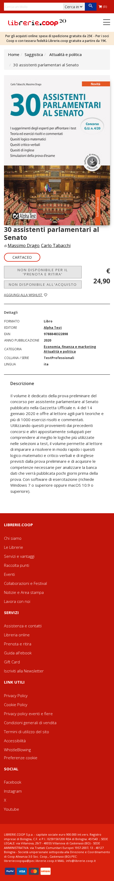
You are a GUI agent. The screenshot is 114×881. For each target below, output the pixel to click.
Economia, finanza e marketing (70, 346)
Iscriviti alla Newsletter (24, 670)
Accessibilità (15, 740)
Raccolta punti (16, 565)
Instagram (13, 791)
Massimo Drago (24, 245)
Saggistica (34, 54)
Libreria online (17, 634)
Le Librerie (13, 547)
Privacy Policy (16, 695)
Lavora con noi (17, 601)
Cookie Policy (15, 704)
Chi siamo (12, 538)
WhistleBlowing (17, 749)
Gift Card (12, 661)
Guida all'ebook (18, 652)
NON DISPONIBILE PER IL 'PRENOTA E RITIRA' (42, 272)
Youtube (11, 809)
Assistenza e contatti (23, 625)
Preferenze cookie (20, 757)
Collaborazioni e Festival (25, 583)
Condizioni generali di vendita (30, 722)
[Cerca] (91, 7)
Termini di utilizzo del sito (26, 731)
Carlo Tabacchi (56, 245)
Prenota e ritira (17, 643)
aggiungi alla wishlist (23, 295)
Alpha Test (53, 327)
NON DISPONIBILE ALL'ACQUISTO (43, 284)
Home (13, 54)
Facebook (12, 782)
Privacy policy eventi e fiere (28, 713)
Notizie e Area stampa (24, 592)
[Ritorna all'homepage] (37, 22)
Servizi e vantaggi (19, 556)
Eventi (9, 574)
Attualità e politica (65, 54)
